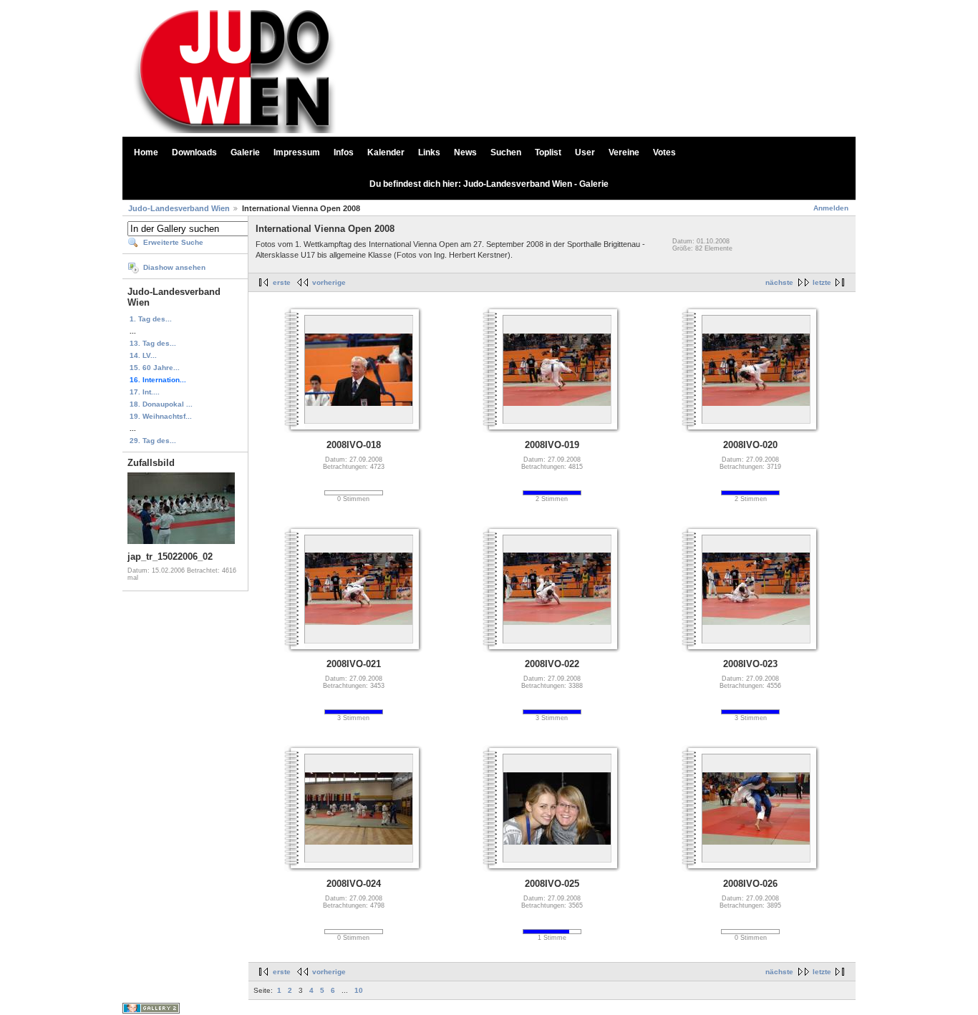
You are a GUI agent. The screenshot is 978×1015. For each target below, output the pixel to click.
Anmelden (830, 208)
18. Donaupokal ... (161, 404)
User (585, 152)
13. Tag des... (153, 343)
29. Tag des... (153, 441)
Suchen (505, 152)
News (465, 152)
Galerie (245, 152)
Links (429, 152)
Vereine (624, 152)
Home (146, 152)
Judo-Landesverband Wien (179, 208)
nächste (779, 282)
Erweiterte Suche (173, 242)
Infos (344, 152)
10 (358, 990)
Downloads (194, 152)
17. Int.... (145, 392)
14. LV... (143, 355)
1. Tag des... (151, 319)
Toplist (548, 152)
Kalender (386, 152)
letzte (822, 282)
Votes (664, 152)
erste (282, 282)
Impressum (296, 152)
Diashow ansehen (174, 267)
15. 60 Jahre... (155, 367)
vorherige (329, 282)
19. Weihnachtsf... (161, 416)
